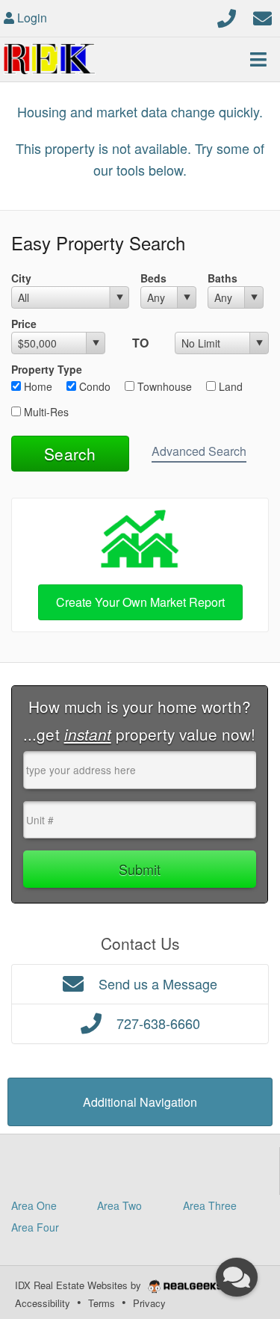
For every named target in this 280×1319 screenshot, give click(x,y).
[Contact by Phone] (226, 16)
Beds (153, 278)
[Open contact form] (262, 16)
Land (229, 386)
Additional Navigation (140, 1102)
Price (24, 323)
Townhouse (163, 386)
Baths (222, 278)
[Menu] (258, 59)
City (21, 278)
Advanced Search (199, 451)
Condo (93, 386)
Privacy (149, 1303)
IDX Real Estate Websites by (79, 1285)
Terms (101, 1303)
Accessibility (42, 1303)
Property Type (46, 369)
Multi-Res (45, 411)
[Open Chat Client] (237, 1277)
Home (36, 386)
